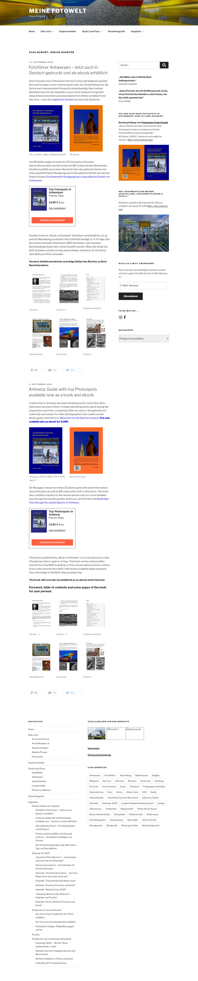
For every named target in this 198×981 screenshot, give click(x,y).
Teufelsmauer (116, 820)
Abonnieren (131, 296)
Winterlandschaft (150, 825)
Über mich (46, 31)
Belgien (156, 775)
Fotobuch (134, 786)
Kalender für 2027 (41, 853)
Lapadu (161, 803)
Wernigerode (95, 825)
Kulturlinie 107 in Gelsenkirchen (51, 963)
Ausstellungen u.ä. (41, 743)
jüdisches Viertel (150, 797)
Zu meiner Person (40, 739)
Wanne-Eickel (149, 820)
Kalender (93, 803)
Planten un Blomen (41, 790)
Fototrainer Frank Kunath (155, 122)
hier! (150, 139)
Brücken (132, 781)
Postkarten (111, 808)
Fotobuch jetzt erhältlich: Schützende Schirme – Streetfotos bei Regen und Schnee (54, 837)
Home (32, 31)
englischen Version (63, 99)
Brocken (119, 781)
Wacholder (132, 820)
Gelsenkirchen (96, 792)
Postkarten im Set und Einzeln (46, 910)
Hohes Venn (132, 792)
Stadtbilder (37, 772)
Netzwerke (37, 756)
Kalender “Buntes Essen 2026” (51, 889)
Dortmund (145, 781)
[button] (38, 370)
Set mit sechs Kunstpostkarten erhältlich (56, 922)
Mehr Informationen (138, 139)
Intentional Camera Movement (123, 797)
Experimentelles (67, 31)
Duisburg (159, 781)
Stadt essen (152, 814)
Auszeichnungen (40, 747)
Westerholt (111, 825)
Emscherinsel (109, 786)
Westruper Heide (129, 825)
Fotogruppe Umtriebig (154, 786)
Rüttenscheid (135, 814)
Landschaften (39, 785)
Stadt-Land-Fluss (91, 31)
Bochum (107, 781)
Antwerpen (37, 777)
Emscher (93, 786)
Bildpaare (94, 781)
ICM (144, 792)
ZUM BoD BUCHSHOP (52, 220)
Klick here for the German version (79, 417)
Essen (123, 786)
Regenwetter (127, 808)
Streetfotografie (116, 31)
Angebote (136, 31)
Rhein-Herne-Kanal (147, 808)
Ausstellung (125, 775)
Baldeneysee (141, 775)
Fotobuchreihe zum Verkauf (45, 806)
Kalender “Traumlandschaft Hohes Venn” (56, 880)
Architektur (110, 775)
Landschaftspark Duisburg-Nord (137, 803)
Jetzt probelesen (57, 208)
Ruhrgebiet (119, 814)
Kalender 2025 (109, 803)
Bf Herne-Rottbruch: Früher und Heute (54, 958)
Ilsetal (153, 792)
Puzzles (36, 934)
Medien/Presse (39, 752)
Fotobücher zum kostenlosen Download (51, 939)
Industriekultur (39, 781)
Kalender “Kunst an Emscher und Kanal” (55, 885)
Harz (110, 792)
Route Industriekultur (99, 814)
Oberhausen (95, 808)
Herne (119, 792)
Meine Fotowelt (58, 10)
